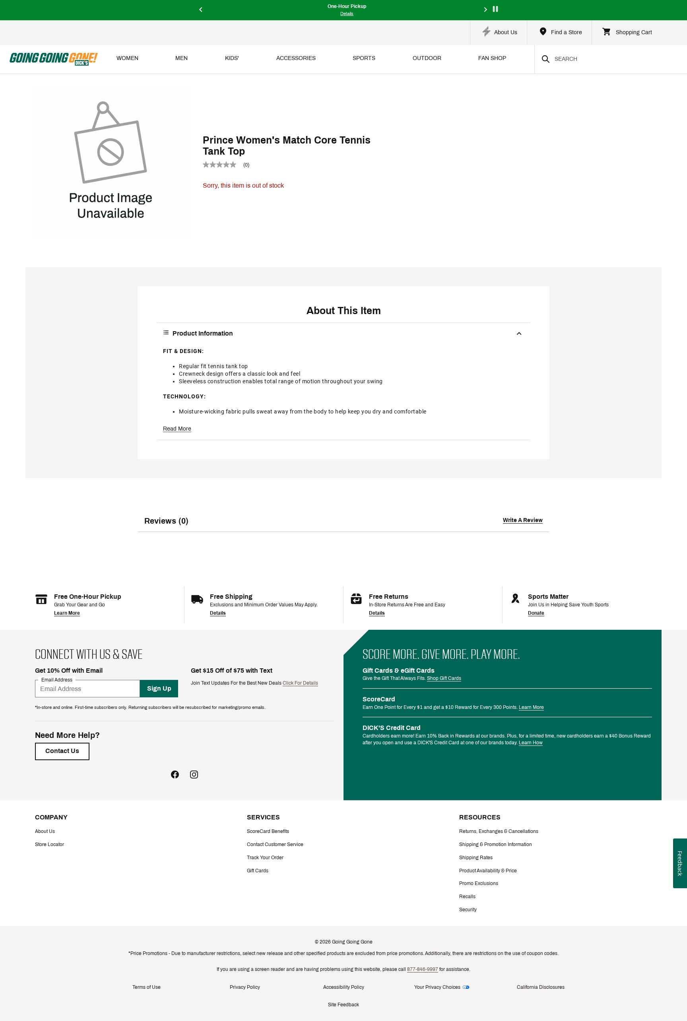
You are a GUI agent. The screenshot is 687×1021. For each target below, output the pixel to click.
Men (181, 58)
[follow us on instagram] (194, 775)
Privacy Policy (245, 987)
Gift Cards (257, 870)
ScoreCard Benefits (268, 831)
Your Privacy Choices (437, 987)
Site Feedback (343, 1004)
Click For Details (300, 683)
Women (127, 58)
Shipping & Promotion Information (495, 844)
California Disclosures (541, 987)
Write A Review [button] (523, 520)
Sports (364, 58)
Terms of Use (146, 987)
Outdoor (427, 58)
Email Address (56, 680)
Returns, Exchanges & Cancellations (498, 831)
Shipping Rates (476, 857)
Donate (536, 613)
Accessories (296, 58)
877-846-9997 (422, 969)
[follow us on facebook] (175, 775)
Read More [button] (177, 429)
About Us (45, 831)
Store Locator (49, 844)
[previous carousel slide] (201, 10)
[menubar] (316, 59)
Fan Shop (492, 58)
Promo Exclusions (478, 883)
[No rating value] (223, 164)
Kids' (232, 58)
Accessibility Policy (343, 987)
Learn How (531, 742)
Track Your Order (265, 857)
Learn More (67, 613)
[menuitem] (127, 59)
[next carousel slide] (486, 10)
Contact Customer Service (275, 844)
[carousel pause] (495, 9)
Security (468, 909)
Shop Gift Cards (444, 678)
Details (218, 613)
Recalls (467, 896)
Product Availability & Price (488, 870)
